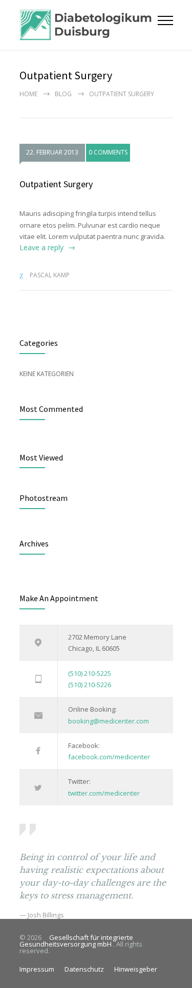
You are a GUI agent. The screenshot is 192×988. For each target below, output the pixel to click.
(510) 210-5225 (89, 673)
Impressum (36, 969)
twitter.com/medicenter (104, 793)
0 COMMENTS (108, 152)
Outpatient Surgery (56, 184)
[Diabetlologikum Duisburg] (88, 24)
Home (28, 94)
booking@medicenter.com (108, 721)
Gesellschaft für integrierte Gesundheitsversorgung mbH (76, 941)
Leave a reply (41, 247)
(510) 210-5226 (89, 684)
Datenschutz (84, 969)
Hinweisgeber (135, 969)
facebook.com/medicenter (109, 756)
